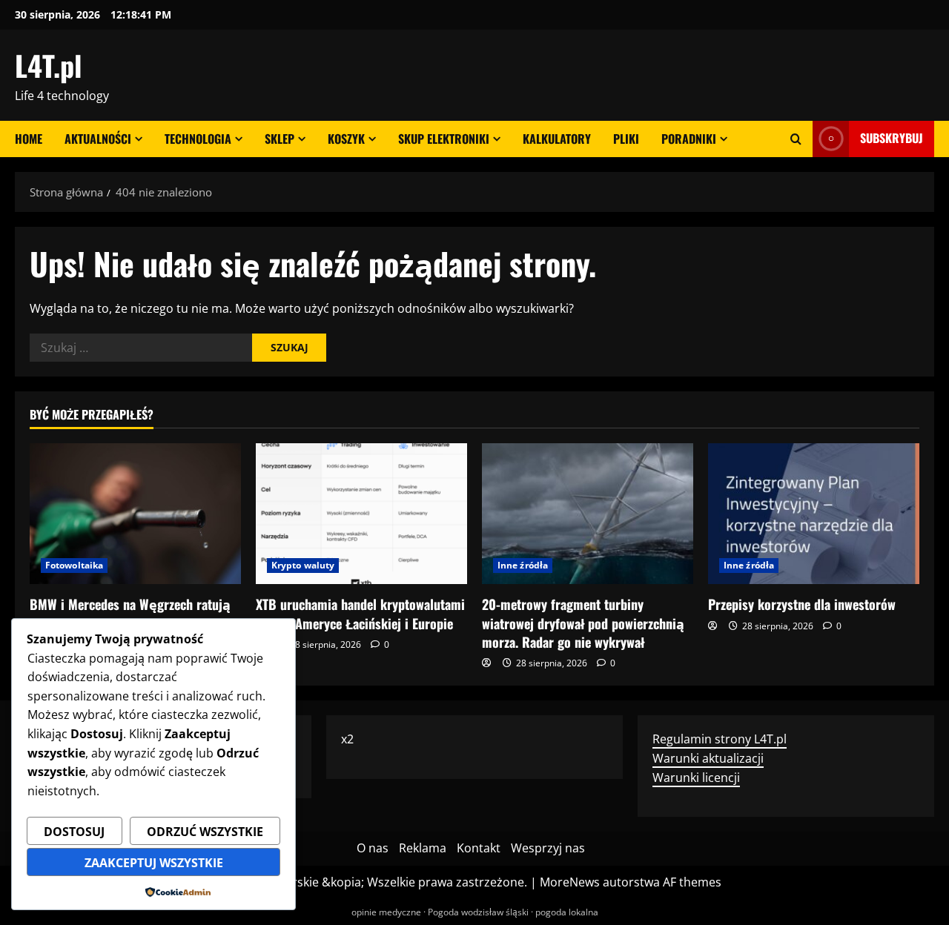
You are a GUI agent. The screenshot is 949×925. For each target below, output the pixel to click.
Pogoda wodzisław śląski (478, 912)
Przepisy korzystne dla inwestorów (802, 604)
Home (28, 138)
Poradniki (688, 138)
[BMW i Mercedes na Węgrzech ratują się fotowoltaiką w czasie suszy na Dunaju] (135, 513)
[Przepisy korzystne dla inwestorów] (813, 513)
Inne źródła (522, 565)
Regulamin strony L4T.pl (719, 739)
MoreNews (570, 882)
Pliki (626, 138)
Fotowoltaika (74, 565)
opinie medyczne (386, 912)
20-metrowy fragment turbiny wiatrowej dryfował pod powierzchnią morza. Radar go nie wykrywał (583, 622)
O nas (372, 848)
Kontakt (478, 848)
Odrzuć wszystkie (205, 831)
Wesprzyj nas (548, 848)
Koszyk (346, 138)
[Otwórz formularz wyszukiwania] (795, 139)
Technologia (198, 138)
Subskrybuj (891, 138)
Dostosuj (74, 831)
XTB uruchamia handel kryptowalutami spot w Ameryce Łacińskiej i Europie (360, 613)
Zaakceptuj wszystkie (154, 863)
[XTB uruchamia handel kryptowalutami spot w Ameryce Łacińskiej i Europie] (361, 513)
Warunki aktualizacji (708, 758)
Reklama (422, 848)
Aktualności (98, 138)
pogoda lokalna (566, 912)
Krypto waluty (302, 565)
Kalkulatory (557, 138)
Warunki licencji (696, 777)
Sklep (279, 138)
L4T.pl (48, 65)
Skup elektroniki (443, 138)
